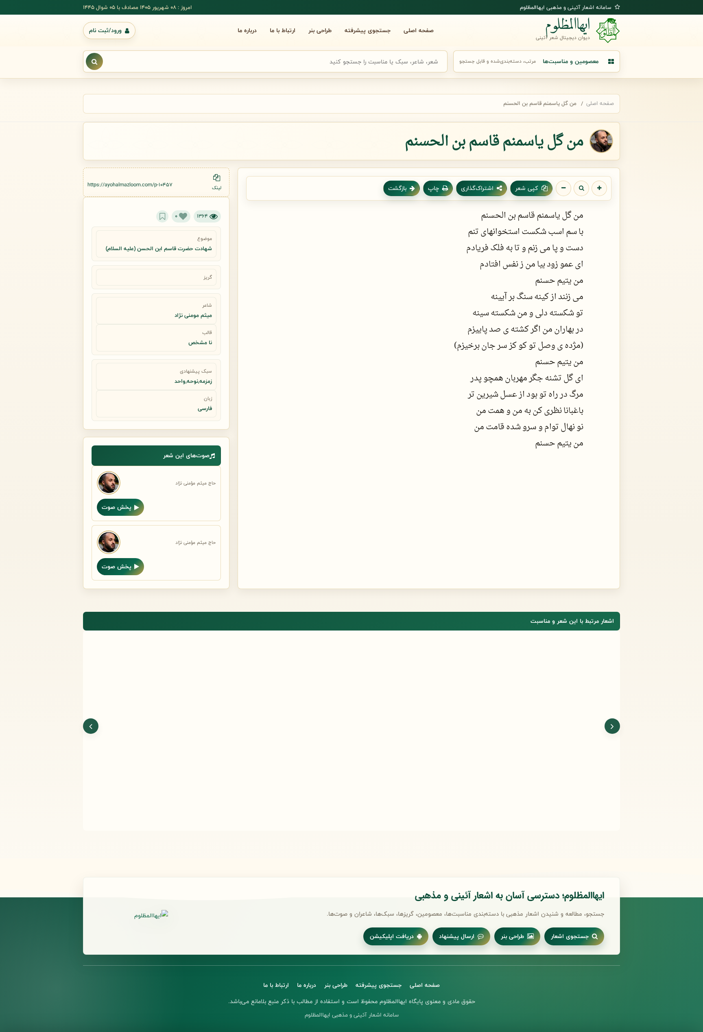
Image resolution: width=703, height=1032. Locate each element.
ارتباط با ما (282, 30)
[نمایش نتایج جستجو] (94, 61)
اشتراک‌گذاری (477, 188)
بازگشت (397, 188)
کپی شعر (526, 188)
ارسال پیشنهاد (456, 936)
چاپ (433, 188)
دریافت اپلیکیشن (392, 936)
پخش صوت (116, 507)
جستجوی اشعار (570, 936)
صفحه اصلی (419, 30)
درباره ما (247, 30)
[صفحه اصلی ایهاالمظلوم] (133, 916)
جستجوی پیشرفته (368, 30)
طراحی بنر (320, 30)
